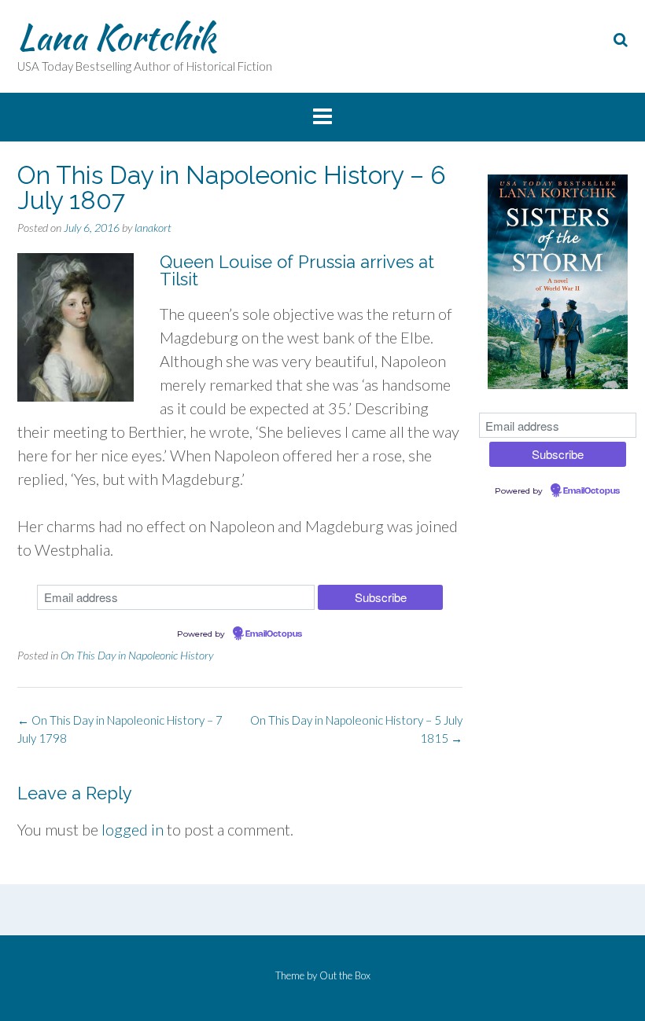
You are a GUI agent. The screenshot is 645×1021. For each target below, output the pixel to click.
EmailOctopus (273, 634)
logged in (132, 829)
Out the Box (344, 975)
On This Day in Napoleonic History (137, 655)
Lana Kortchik (116, 37)
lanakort (153, 227)
